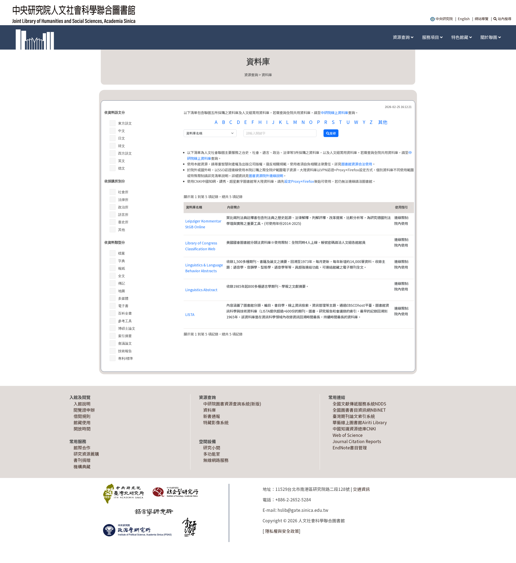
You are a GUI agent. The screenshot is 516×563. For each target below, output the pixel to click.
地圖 (121, 290)
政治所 (123, 207)
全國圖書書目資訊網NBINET (359, 410)
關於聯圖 (489, 37)
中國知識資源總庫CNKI (354, 429)
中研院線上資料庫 (334, 112)
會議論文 (125, 343)
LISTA (189, 314)
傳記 (121, 283)
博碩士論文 (126, 328)
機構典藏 (82, 466)
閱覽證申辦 (84, 410)
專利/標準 (125, 358)
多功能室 (211, 454)
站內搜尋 (504, 18)
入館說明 (82, 404)
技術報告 (125, 350)
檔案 (121, 253)
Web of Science (348, 435)
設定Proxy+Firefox (299, 181)
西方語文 (125, 153)
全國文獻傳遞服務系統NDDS (359, 404)
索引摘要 (125, 335)
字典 (121, 260)
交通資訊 (361, 489)
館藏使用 (82, 422)
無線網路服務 (216, 460)
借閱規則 (82, 416)
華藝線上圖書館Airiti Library (360, 422)
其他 (121, 229)
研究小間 (211, 448)
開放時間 (82, 429)
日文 (121, 138)
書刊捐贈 (82, 460)
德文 (121, 168)
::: (382, 37)
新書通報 (211, 416)
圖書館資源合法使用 (356, 163)
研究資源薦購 (86, 454)
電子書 (123, 305)
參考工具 (125, 320)
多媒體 (123, 298)
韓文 (121, 145)
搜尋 (332, 133)
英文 (121, 160)
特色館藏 (460, 37)
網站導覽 (481, 18)
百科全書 (125, 313)
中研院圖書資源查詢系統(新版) (232, 404)
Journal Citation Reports (357, 441)
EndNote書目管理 (350, 448)
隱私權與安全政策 (282, 531)
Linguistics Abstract (201, 289)
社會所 (123, 191)
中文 (121, 130)
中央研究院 (444, 18)
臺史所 (123, 221)
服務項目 (431, 37)
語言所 (123, 214)
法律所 (123, 199)
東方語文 (125, 123)
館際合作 (82, 448)
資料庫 (209, 410)
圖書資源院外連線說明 (266, 175)
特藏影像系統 (216, 422)
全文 (121, 275)
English (464, 18)
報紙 (121, 268)
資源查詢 (402, 37)
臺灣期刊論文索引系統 (354, 416)
